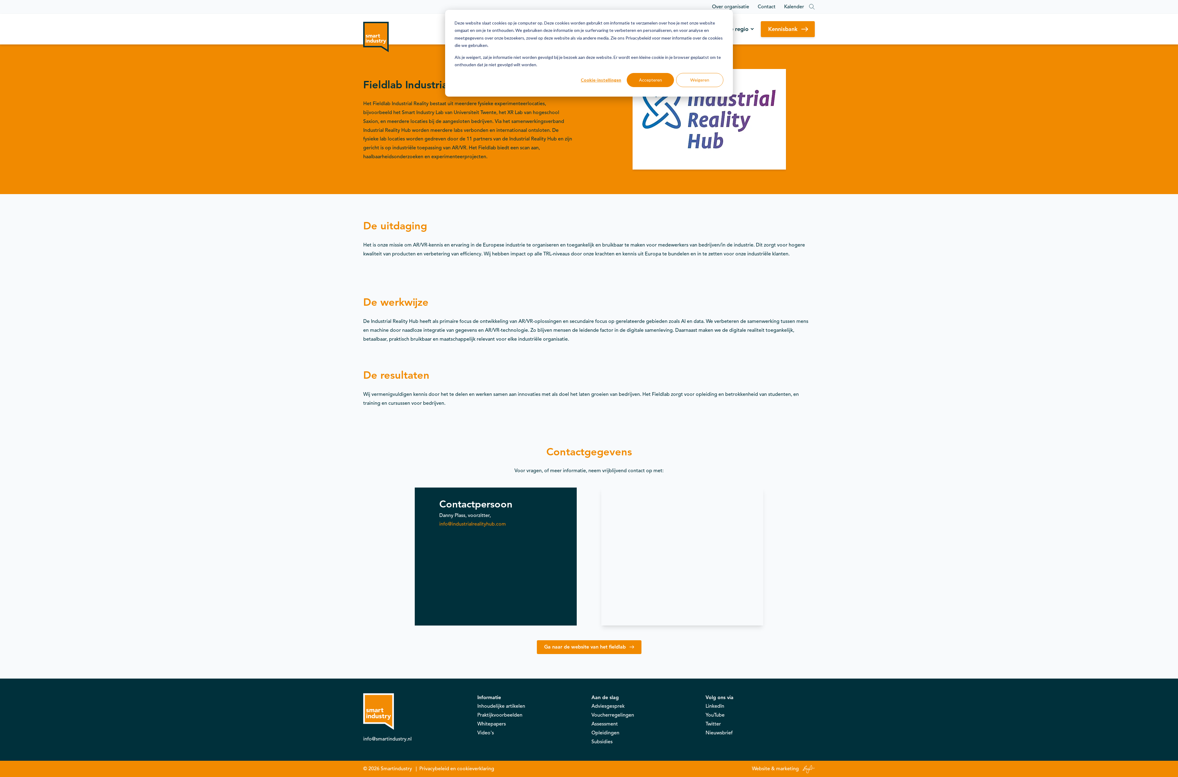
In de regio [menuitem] (735, 29)
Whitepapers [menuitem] (491, 724)
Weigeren (699, 79)
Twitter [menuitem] (713, 724)
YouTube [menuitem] (715, 715)
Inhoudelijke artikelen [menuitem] (501, 706)
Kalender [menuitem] (794, 7)
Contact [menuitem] (767, 7)
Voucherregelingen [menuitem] (612, 715)
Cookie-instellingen (601, 79)
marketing (787, 769)
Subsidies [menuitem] (602, 742)
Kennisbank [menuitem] (783, 29)
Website (761, 769)
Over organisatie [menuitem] (730, 7)
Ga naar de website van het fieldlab (585, 647)
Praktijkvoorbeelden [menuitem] (499, 715)
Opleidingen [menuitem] (605, 733)
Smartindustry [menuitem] (396, 769)
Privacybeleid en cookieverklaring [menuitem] (456, 769)
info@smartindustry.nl (387, 739)
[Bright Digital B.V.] (807, 769)
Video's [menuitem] (485, 733)
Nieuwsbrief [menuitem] (719, 733)
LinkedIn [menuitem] (715, 706)
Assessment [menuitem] (604, 724)
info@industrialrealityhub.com (472, 524)
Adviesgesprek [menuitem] (608, 706)
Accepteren (650, 79)
